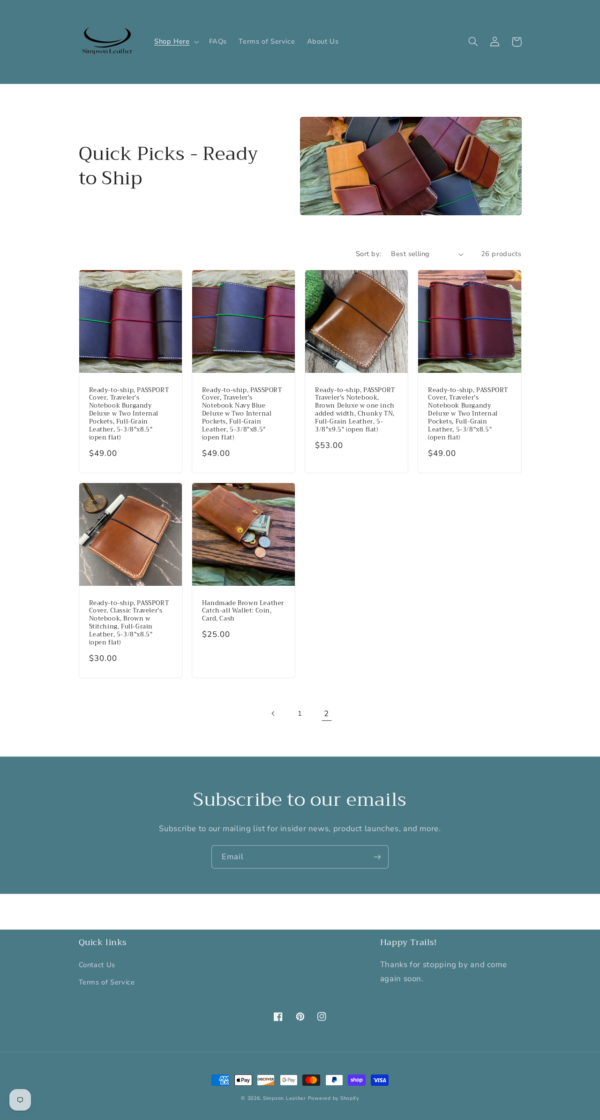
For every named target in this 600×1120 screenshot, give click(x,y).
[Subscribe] (377, 856)
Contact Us (97, 964)
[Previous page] (273, 714)
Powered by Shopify (333, 1098)
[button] (175, 41)
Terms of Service (107, 982)
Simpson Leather (284, 1098)
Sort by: (368, 253)
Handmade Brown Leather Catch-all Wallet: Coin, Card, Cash (243, 611)
